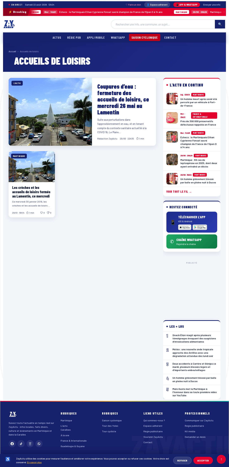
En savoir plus (34, 462)
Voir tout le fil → (179, 191)
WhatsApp (118, 37)
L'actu (64, 425)
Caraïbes (66, 429)
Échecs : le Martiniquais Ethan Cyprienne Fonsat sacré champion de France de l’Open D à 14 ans (82, 11)
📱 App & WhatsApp (187, 4)
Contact (170, 37)
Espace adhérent (152, 425)
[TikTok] (21, 443)
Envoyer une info (211, 4)
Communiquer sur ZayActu (199, 420)
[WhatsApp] (39, 443)
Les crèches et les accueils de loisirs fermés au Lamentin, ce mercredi (31, 191)
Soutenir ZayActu (153, 436)
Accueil (12, 51)
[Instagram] (30, 443)
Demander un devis (195, 436)
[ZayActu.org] (9, 24)
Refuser (182, 460)
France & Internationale (74, 440)
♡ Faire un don (133, 4)
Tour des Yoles (110, 425)
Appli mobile (96, 37)
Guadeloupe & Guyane (73, 446)
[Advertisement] (191, 288)
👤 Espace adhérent (157, 4)
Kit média (190, 431)
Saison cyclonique (144, 37)
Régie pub (74, 37)
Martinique (66, 420)
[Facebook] (12, 443)
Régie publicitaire (153, 431)
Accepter (203, 460)
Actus (57, 37)
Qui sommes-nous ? (154, 420)
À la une (65, 435)
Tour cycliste (109, 431)
